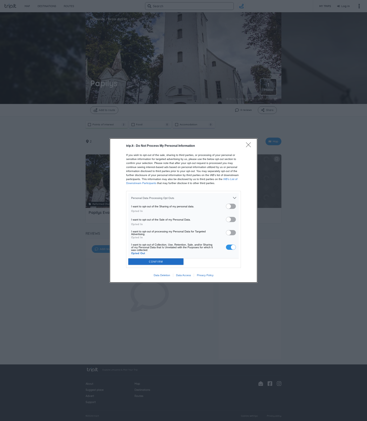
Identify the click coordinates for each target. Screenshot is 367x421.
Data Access (183, 275)
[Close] (249, 146)
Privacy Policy (205, 275)
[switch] (231, 206)
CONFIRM (156, 261)
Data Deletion (162, 275)
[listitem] (183, 198)
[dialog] (183, 210)
